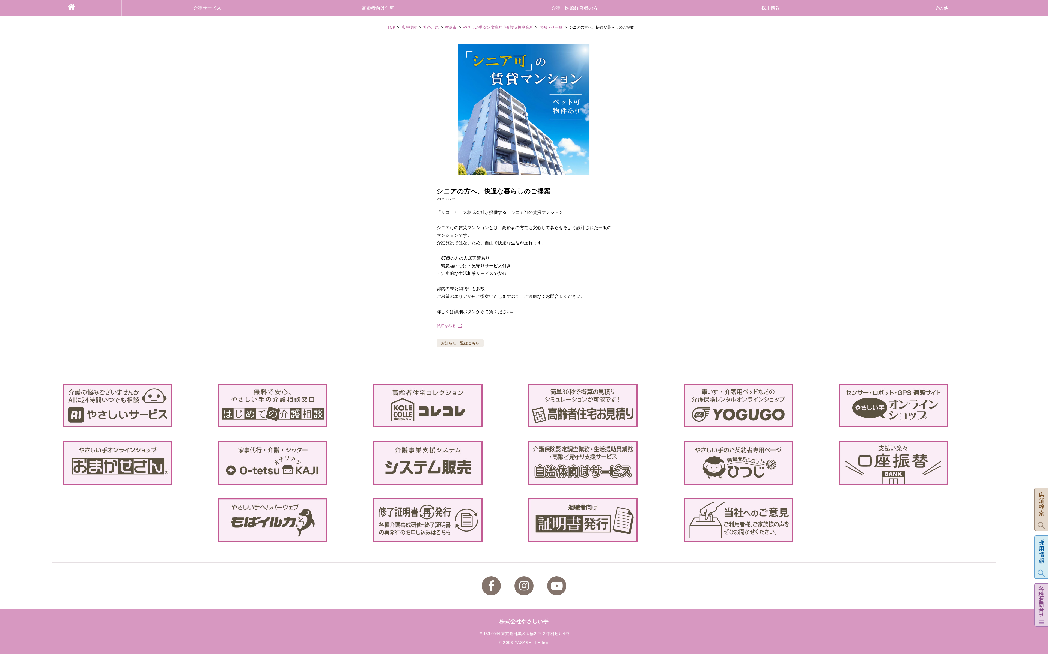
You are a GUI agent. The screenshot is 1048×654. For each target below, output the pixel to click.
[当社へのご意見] (757, 520)
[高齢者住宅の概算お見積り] (601, 405)
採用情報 (770, 8)
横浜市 (451, 27)
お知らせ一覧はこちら (460, 343)
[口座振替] (912, 463)
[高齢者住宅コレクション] (446, 405)
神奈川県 (431, 27)
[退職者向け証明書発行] (601, 520)
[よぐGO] (757, 405)
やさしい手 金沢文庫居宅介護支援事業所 (498, 27)
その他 (941, 8)
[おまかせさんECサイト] (136, 463)
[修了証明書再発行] (446, 520)
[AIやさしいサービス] (136, 405)
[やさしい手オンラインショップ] (912, 405)
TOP (391, 27)
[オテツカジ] (291, 463)
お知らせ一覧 (551, 27)
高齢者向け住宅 (378, 8)
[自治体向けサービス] (601, 463)
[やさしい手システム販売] (446, 463)
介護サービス (207, 8)
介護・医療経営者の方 (574, 8)
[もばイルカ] (291, 520)
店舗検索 (409, 27)
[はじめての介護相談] (291, 405)
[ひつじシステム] (757, 463)
